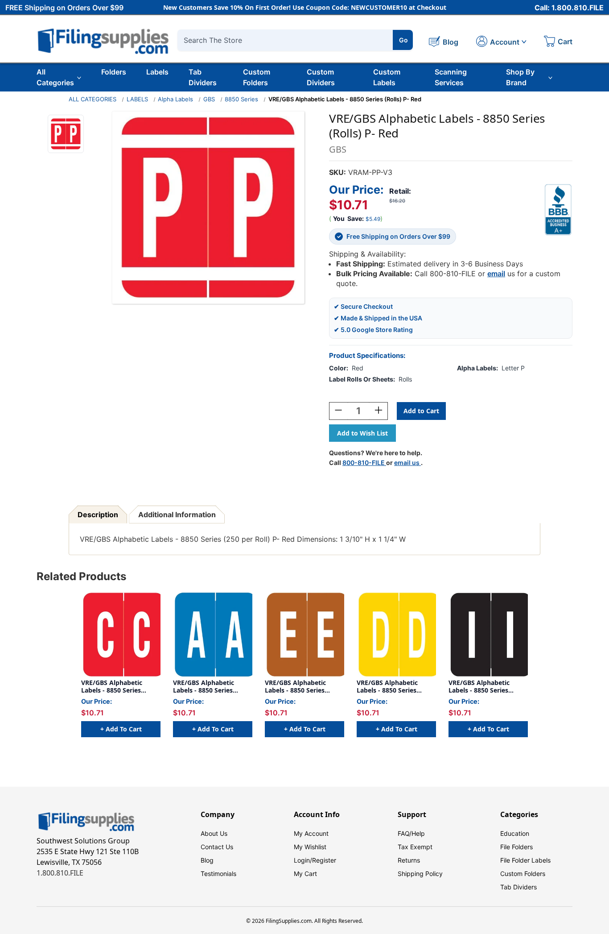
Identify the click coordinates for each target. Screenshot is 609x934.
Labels (157, 71)
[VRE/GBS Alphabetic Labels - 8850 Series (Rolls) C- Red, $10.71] (120, 634)
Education (514, 833)
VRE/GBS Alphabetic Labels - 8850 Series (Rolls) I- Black (479, 686)
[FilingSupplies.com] (103, 40)
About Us (214, 833)
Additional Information (177, 514)
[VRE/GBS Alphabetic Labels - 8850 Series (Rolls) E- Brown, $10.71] (304, 634)
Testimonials (218, 873)
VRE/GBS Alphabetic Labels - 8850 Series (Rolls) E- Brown (295, 686)
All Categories (55, 77)
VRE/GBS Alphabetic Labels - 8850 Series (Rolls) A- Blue (203, 686)
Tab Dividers (203, 77)
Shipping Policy (420, 873)
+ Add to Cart (121, 729)
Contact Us (217, 847)
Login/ (303, 860)
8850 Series (241, 99)
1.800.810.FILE (60, 873)
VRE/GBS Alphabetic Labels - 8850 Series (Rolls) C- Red (111, 686)
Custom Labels (386, 77)
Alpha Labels (175, 99)
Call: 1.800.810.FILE (569, 7)
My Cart (305, 873)
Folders (113, 71)
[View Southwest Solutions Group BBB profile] (558, 209)
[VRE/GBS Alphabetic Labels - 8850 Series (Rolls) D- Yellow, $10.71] (396, 634)
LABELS (137, 99)
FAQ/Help (411, 833)
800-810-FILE (364, 462)
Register (324, 860)
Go (403, 40)
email (496, 273)
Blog (207, 860)
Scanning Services (451, 77)
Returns (409, 860)
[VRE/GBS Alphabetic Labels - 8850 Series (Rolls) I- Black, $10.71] (488, 634)
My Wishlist (310, 847)
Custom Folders (256, 77)
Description (98, 514)
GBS (209, 99)
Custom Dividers (321, 77)
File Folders (516, 847)
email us (407, 462)
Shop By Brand (520, 77)
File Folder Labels (525, 860)
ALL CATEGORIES (92, 99)
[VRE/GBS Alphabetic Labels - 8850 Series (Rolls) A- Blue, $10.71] (212, 634)
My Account (311, 833)
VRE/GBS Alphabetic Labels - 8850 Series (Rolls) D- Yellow (387, 686)
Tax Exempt (415, 847)
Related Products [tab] (81, 576)
